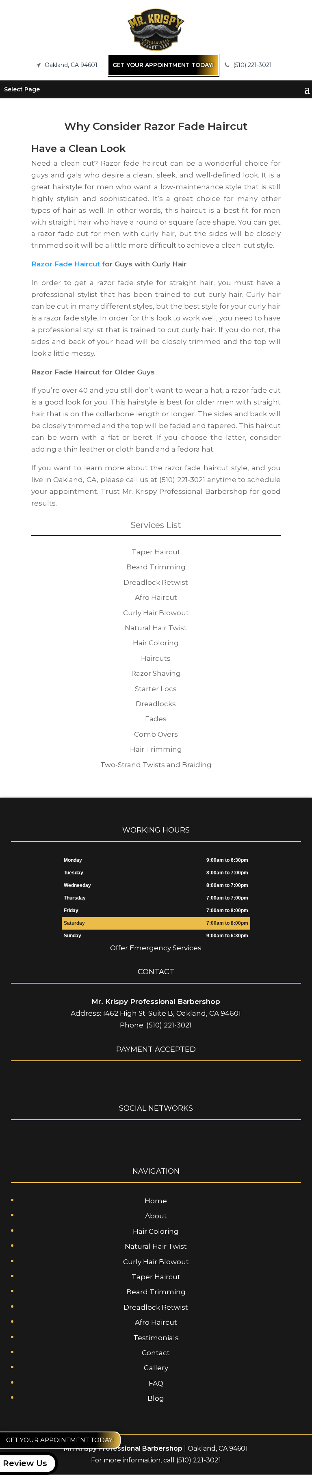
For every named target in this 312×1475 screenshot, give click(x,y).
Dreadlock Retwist (156, 1307)
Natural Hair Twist (156, 1246)
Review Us (25, 1463)
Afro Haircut (156, 1322)
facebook (139, 1138)
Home (156, 1201)
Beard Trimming (156, 1292)
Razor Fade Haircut (65, 264)
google (154, 1138)
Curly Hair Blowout (156, 1262)
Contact (156, 1353)
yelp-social (170, 1138)
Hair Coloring (156, 1231)
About (156, 1216)
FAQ (156, 1383)
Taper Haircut (156, 1277)
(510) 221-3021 (252, 64)
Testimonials (156, 1338)
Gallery (156, 1368)
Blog (155, 1398)
